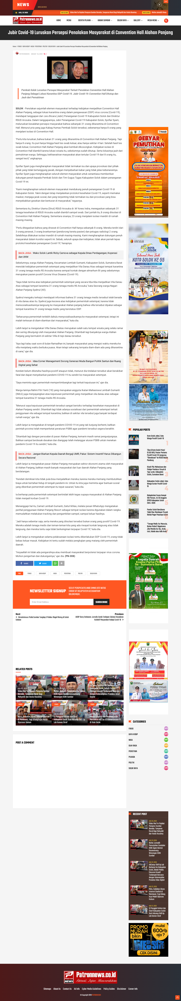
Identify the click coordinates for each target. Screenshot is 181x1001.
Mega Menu (152, 20)
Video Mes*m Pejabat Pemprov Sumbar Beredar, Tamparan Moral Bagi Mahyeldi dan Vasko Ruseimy (85, 12)
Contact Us (67, 989)
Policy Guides (109, 989)
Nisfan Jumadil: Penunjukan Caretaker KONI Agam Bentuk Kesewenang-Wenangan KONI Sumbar (69, 694)
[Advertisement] (70, 645)
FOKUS (29, 573)
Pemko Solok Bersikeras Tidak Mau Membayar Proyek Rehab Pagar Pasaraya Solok (157, 512)
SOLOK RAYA (93, 573)
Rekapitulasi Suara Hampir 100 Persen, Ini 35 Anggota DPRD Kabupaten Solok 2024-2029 (157, 499)
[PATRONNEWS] (90, 983)
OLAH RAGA (133, 746)
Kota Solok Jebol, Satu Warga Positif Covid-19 (155, 437)
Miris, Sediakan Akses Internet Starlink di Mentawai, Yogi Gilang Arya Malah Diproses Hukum (33, 719)
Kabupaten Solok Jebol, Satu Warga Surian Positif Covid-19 (157, 483)
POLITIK (80, 573)
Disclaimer (121, 989)
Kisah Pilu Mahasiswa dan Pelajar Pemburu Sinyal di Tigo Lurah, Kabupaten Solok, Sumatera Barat (156, 471)
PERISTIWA (67, 573)
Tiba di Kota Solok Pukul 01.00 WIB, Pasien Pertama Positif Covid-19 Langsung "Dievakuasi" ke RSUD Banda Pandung (157, 455)
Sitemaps (47, 989)
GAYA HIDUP (42, 573)
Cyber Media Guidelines (91, 989)
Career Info (132, 989)
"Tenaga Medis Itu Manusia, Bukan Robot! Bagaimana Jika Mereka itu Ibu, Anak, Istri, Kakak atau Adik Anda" (157, 527)
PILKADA (132, 757)
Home (58, 20)
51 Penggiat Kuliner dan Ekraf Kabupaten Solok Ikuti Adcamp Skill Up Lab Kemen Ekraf (69, 719)
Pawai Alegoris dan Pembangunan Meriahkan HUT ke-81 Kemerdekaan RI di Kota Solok (105, 719)
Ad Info (77, 989)
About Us (57, 989)
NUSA (55, 573)
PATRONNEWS (96, 995)
